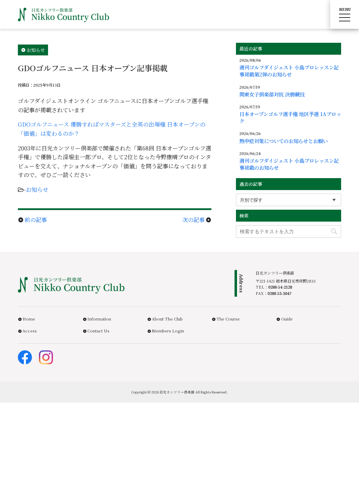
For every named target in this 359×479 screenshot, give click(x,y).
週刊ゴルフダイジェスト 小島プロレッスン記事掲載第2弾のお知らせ (289, 71)
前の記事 (36, 220)
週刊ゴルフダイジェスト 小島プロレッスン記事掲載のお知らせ (289, 164)
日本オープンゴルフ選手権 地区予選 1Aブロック (290, 117)
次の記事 (193, 220)
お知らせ (37, 189)
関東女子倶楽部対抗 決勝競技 (272, 94)
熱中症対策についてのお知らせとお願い (283, 140)
